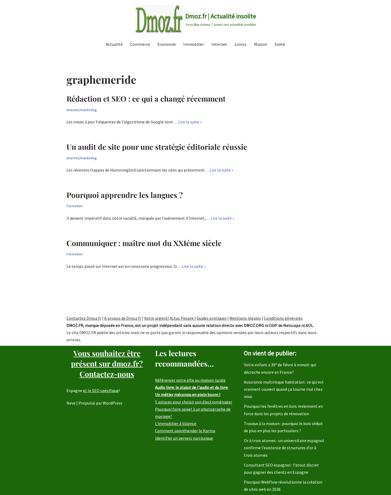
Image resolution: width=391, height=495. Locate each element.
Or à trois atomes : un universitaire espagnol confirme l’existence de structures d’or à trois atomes (284, 447)
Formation (74, 205)
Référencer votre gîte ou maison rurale (190, 380)
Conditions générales (283, 318)
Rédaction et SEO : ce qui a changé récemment (146, 98)
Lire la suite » (190, 121)
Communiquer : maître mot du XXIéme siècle (144, 243)
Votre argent (156, 318)
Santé (279, 44)
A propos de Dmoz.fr (122, 318)
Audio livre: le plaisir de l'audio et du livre (191, 387)
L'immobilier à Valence (175, 423)
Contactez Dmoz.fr (83, 318)
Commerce (140, 44)
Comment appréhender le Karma (185, 430)
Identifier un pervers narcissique (184, 438)
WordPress (112, 403)
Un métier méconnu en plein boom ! (187, 394)
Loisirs (241, 44)
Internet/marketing (81, 109)
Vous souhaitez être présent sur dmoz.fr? (107, 363)
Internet (219, 44)
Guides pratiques (212, 318)
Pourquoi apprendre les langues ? (124, 195)
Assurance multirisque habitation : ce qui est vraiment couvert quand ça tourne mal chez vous (284, 389)
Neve (71, 403)
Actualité (114, 44)
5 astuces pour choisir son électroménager (193, 402)
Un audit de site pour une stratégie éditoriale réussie (156, 147)
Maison (260, 44)
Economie (166, 44)
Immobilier (193, 44)
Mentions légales (245, 318)
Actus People (182, 318)
